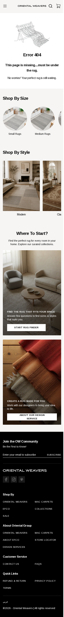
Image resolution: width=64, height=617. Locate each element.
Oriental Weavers (15, 501)
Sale (6, 516)
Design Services (14, 547)
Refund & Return (14, 581)
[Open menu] (5, 6)
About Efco (11, 540)
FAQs (38, 564)
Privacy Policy (45, 581)
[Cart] (58, 6)
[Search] (50, 6)
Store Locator (45, 540)
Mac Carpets (44, 501)
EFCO (6, 509)
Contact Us (11, 564)
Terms (7, 588)
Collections (43, 509)
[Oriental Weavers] (32, 6)
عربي (5, 601)
